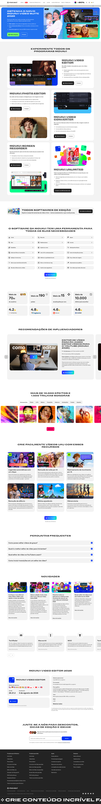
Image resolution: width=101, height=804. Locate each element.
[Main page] (12, 2)
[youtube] (90, 794)
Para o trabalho (77, 767)
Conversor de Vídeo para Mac (36, 764)
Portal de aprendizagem (57, 759)
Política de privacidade (11, 790)
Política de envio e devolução (51, 790)
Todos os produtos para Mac (36, 778)
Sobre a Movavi (77, 756)
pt (93, 2)
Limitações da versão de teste (58, 767)
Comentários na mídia (78, 761)
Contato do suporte (56, 761)
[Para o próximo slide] (95, 357)
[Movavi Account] (89, 2)
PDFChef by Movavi (12, 775)
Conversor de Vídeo (12, 764)
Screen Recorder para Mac (35, 772)
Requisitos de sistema (56, 764)
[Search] (86, 2)
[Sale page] (79, 2)
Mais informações (12, 617)
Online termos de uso (21, 790)
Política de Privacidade (59, 6)
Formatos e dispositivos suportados (18, 705)
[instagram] (85, 794)
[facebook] (83, 794)
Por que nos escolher (78, 764)
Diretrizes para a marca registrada (74, 790)
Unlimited (9, 756)
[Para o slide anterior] (6, 357)
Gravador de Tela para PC (13, 772)
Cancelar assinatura (56, 769)
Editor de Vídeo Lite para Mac (36, 769)
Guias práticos (54, 756)
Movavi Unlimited (68, 170)
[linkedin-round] (88, 794)
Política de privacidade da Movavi (64, 742)
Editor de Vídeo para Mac (35, 767)
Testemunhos (76, 759)
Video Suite (10, 759)
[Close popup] (93, 6)
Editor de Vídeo (10, 767)
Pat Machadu (67, 351)
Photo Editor (10, 761)
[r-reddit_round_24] (93, 794)
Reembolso (54, 772)
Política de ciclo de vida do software (37, 790)
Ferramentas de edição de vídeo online (16, 780)
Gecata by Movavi (11, 778)
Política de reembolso (62, 790)
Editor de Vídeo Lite (11, 769)
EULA (28, 790)
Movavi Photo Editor (28, 94)
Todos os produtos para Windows (15, 783)
